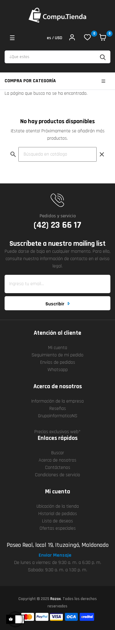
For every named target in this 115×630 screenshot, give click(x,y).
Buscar (57, 453)
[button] (58, 555)
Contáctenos (57, 467)
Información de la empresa (57, 401)
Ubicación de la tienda (57, 506)
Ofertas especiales (58, 528)
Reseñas (57, 408)
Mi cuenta (57, 347)
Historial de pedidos (57, 513)
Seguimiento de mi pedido (57, 355)
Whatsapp (58, 370)
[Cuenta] (72, 38)
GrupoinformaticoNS (57, 416)
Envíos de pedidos (57, 362)
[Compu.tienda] (57, 15)
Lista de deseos (57, 521)
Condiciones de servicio (57, 475)
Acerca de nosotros (57, 460)
